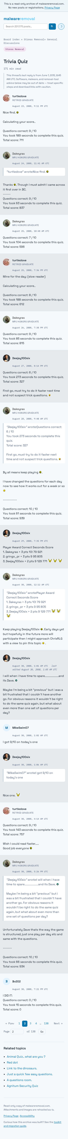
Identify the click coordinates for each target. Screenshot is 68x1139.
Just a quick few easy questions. (30, 1074)
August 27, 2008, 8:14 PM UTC (30, 365)
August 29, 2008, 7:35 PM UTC (30, 540)
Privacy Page (52, 7)
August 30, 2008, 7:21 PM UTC (30, 989)
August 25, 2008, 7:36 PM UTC (30, 270)
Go (41, 1031)
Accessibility (27, 1115)
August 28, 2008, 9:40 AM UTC (30, 418)
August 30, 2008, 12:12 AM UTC (30, 584)
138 (46, 1023)
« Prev (9, 1023)
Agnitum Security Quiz (22, 1086)
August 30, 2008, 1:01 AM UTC (30, 665)
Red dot (12, 1062)
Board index (12, 39)
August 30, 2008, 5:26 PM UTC (30, 871)
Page (6, 1031)
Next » (58, 1023)
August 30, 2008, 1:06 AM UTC (30, 764)
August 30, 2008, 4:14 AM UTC (30, 818)
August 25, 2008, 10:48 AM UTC (30, 230)
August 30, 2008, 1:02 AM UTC (30, 735)
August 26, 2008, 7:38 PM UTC (30, 327)
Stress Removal (34, 39)
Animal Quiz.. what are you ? (26, 1057)
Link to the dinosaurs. (22, 1068)
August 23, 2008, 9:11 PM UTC (30, 105)
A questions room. (19, 1080)
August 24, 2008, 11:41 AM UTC (30, 163)
